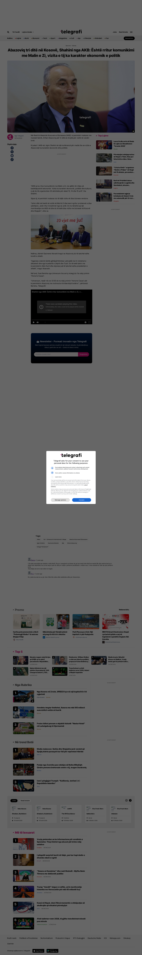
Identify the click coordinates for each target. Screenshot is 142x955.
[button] (71, 477)
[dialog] (71, 477)
